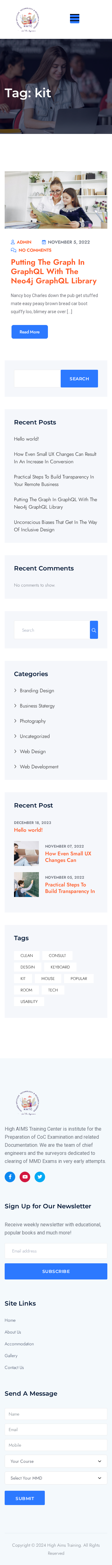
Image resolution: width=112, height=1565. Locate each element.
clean (27, 956)
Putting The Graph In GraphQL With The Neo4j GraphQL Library (53, 271)
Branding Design (37, 690)
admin (23, 242)
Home (10, 1320)
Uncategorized (35, 736)
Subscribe (56, 1271)
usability (29, 1001)
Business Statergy (37, 705)
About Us (13, 1332)
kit (23, 979)
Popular (79, 979)
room (26, 990)
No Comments (34, 250)
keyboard (60, 967)
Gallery (11, 1355)
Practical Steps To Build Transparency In (70, 888)
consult (57, 956)
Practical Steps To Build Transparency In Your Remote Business (54, 480)
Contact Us (14, 1367)
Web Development (39, 766)
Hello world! (26, 438)
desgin (28, 967)
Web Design (33, 751)
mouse (48, 979)
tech (53, 990)
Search (79, 379)
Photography (33, 721)
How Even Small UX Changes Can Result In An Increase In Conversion (55, 458)
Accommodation (19, 1344)
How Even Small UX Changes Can (68, 856)
